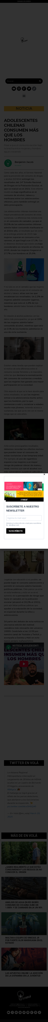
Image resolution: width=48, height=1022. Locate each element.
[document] (24, 511)
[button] (44, 474)
